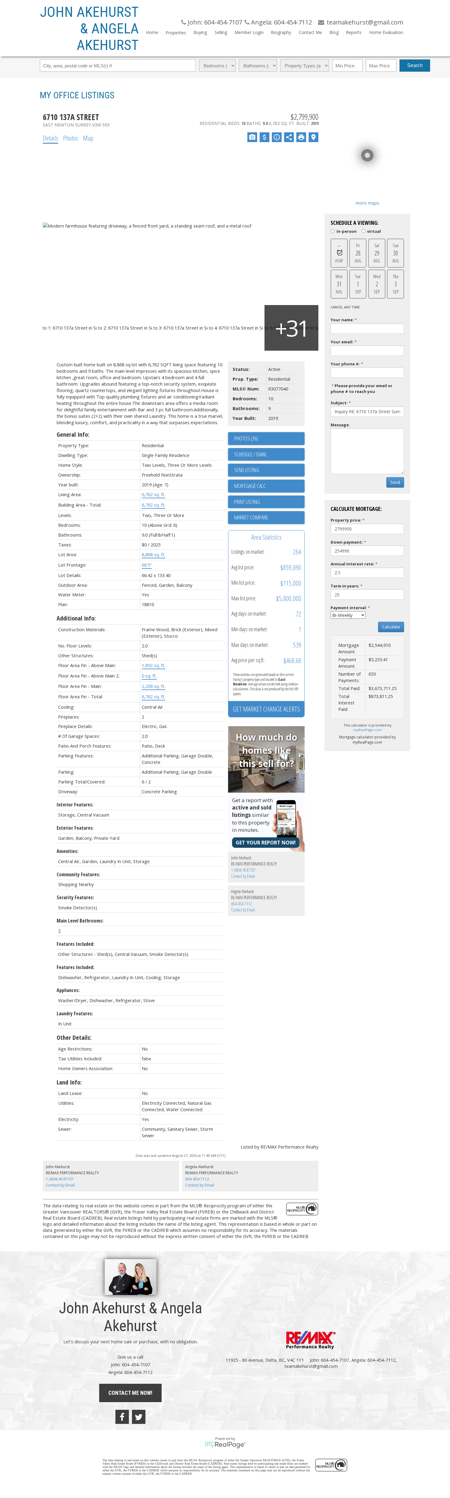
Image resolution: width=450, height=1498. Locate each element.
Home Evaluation (386, 32)
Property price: (346, 520)
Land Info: (69, 1082)
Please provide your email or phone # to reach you (361, 388)
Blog (334, 32)
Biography (281, 32)
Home (152, 32)
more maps (367, 203)
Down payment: (347, 542)
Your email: (342, 342)
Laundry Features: (75, 1013)
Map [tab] (88, 137)
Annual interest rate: (352, 564)
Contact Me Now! (130, 1393)
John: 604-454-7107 (214, 22)
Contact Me (310, 32)
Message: (340, 425)
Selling (221, 32)
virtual (374, 231)
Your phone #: (345, 364)
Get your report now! (266, 842)
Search (415, 65)
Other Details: (74, 1037)
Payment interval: (349, 607)
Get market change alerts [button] (266, 708)
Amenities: (67, 851)
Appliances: (68, 990)
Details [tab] (50, 137)
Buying (200, 32)
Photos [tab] (70, 137)
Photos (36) (246, 438)
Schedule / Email (250, 454)
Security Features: (75, 897)
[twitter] (138, 1417)
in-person (346, 231)
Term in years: (345, 586)
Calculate (391, 627)
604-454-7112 (241, 904)
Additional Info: (76, 618)
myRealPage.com (367, 729)
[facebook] (122, 1417)
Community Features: (78, 874)
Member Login (249, 32)
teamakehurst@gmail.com (311, 1366)
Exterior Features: (75, 827)
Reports (354, 32)
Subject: (339, 403)
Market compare (251, 517)
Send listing (246, 470)
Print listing (247, 501)
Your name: (342, 320)
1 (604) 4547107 (243, 870)
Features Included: (75, 944)
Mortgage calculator (269, 486)
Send (395, 482)
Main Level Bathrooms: (80, 920)
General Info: (73, 434)
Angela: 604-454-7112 (280, 22)
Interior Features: (75, 804)
